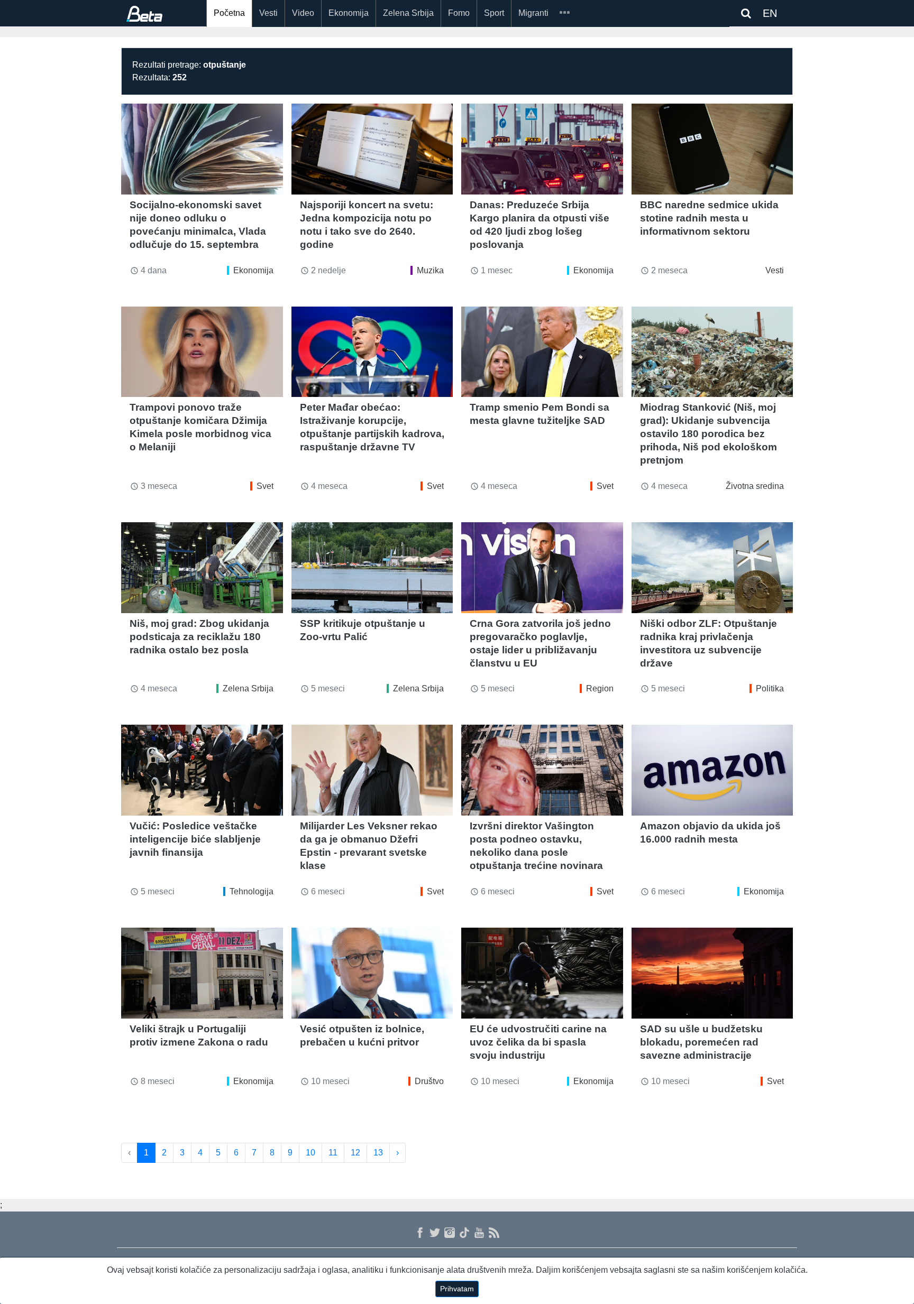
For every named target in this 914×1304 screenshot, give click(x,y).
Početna (229, 12)
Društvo (429, 1081)
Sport (494, 12)
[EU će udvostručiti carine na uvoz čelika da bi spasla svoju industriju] (542, 973)
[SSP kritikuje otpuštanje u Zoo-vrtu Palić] (372, 567)
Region (600, 688)
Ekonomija (348, 12)
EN (770, 13)
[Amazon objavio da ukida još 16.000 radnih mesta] (712, 770)
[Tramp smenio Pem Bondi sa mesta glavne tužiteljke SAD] (542, 352)
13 (378, 1152)
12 (355, 1152)
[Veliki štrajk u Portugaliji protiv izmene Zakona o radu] (202, 973)
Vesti (268, 12)
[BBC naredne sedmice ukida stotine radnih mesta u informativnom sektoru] (712, 149)
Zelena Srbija (408, 12)
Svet (265, 486)
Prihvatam (457, 1288)
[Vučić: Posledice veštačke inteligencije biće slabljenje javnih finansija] (202, 770)
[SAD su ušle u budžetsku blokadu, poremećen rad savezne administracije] (712, 973)
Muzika (430, 270)
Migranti (533, 12)
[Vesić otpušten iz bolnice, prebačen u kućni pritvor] (372, 973)
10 (310, 1152)
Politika (770, 688)
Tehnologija (251, 891)
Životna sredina (755, 486)
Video (303, 12)
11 (332, 1152)
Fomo (459, 12)
